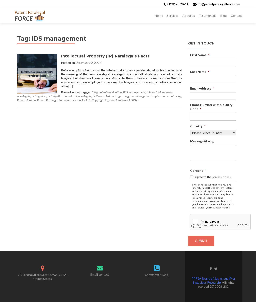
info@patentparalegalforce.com (218, 4)
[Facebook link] (211, 268)
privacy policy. (222, 177)
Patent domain (26, 100)
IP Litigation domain (60, 96)
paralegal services (130, 96)
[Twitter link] (216, 268)
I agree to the (212, 177)
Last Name (199, 71)
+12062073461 (177, 4)
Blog (223, 15)
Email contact (99, 274)
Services (172, 15)
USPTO (134, 100)
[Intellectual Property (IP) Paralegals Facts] (37, 73)
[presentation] (220, 222)
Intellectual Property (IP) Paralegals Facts (105, 56)
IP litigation (38, 96)
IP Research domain (105, 96)
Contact (236, 15)
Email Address (202, 88)
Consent (198, 170)
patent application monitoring (162, 96)
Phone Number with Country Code (211, 107)
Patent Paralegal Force (51, 100)
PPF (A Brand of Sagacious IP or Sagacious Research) (213, 280)
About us (188, 15)
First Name (200, 55)
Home (158, 15)
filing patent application (107, 92)
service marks (76, 100)
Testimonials (207, 15)
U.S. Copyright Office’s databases (107, 100)
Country (198, 126)
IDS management (134, 92)
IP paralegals (83, 96)
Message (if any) (202, 141)
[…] (70, 86)
